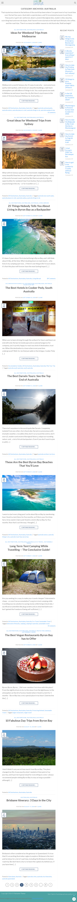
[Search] (75, 2)
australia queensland (8, 879)
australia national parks (45, 108)
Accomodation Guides (14, 283)
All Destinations (20, 29)
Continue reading (28, 101)
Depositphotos (37, 898)
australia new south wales (46, 196)
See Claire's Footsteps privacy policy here (62, 894)
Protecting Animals (44, 630)
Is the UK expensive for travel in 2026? (69, 96)
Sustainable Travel (45, 621)
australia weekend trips (48, 110)
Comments (51, 112)
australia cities (32, 876)
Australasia (31, 29)
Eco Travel (39, 542)
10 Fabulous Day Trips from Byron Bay (28, 720)
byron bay (26, 537)
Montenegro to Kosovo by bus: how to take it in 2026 (70, 110)
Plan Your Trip (29, 284)
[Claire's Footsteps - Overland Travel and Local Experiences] (38, 2)
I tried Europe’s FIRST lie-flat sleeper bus (69, 152)
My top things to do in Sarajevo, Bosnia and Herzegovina (70, 41)
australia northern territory (46, 454)
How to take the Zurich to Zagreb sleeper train (69, 138)
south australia (28, 368)
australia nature (7, 110)
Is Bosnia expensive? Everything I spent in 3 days (69, 55)
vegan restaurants (17, 712)
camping (22, 623)
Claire (39, 42)
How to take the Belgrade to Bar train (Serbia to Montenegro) (70, 124)
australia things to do (33, 110)
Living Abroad (44, 203)
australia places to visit (19, 110)
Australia (40, 29)
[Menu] (2, 2)
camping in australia (32, 623)
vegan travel (28, 712)
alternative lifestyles (13, 623)
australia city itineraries (44, 876)
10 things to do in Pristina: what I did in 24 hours (69, 83)
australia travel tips (16, 537)
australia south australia (15, 368)
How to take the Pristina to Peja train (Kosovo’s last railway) (69, 69)
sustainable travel (44, 623)
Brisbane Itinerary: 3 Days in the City (28, 800)
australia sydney (22, 198)
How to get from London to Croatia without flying (69, 167)
